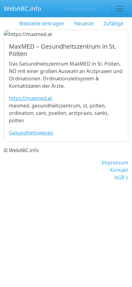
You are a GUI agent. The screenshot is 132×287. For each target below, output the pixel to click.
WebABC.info (22, 8)
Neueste (84, 23)
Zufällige (113, 23)
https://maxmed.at (30, 98)
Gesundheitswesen (31, 132)
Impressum (115, 162)
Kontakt (119, 170)
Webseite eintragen (41, 23)
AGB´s (121, 177)
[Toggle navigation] (119, 8)
